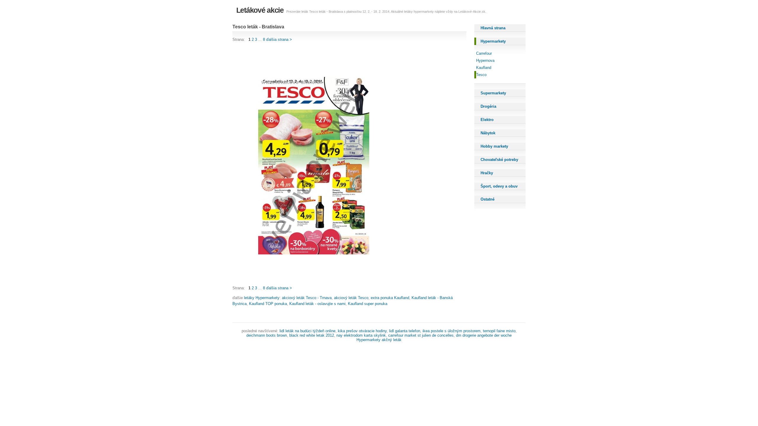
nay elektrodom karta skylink (361, 335)
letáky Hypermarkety (262, 298)
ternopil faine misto (499, 331)
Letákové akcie (260, 10)
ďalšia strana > (279, 39)
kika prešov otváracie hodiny (362, 331)
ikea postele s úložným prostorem (452, 331)
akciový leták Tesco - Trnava (307, 298)
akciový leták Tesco (351, 298)
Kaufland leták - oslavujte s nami (317, 303)
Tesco (481, 74)
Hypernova (485, 60)
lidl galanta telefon (404, 331)
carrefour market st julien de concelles (421, 335)
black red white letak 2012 (311, 335)
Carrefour (484, 53)
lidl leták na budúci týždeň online (307, 331)
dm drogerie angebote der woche (484, 335)
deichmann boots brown (266, 335)
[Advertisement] (340, 59)
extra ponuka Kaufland (390, 298)
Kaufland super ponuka (367, 303)
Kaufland (483, 67)
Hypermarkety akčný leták (379, 340)
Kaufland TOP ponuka (268, 303)
